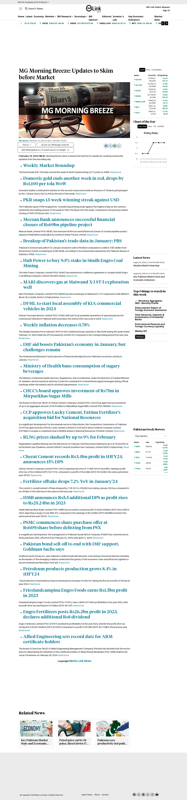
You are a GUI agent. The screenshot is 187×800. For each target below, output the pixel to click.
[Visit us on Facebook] (134, 794)
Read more (115, 172)
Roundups (80, 16)
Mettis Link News (80, 660)
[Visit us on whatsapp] (148, 794)
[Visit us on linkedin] (143, 794)
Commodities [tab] (157, 70)
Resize (26, 144)
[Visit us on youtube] (157, 794)
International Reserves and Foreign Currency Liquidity (150, 325)
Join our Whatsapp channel (56, 144)
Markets (49, 16)
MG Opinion (93, 18)
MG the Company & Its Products (32, 2)
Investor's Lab (118, 18)
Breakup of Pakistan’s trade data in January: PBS (72, 241)
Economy (39, 16)
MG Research (64, 16)
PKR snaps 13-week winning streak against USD (71, 200)
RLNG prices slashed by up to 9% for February (69, 437)
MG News (23, 140)
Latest (29, 16)
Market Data (158, 18)
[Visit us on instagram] (152, 794)
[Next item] (166, 23)
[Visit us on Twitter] (139, 794)
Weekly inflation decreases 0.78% (56, 325)
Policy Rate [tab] (142, 126)
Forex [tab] (148, 70)
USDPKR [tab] (160, 126)
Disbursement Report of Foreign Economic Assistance (151, 309)
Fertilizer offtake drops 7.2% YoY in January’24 (70, 481)
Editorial (106, 16)
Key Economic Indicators (135, 18)
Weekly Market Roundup (49, 165)
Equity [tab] (142, 70)
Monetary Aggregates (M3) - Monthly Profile (148, 302)
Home (21, 16)
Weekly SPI (141, 331)
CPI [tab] (154, 126)
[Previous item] (163, 23)
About (97, 794)
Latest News (86, 794)
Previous (140, 336)
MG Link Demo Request (158, 7)
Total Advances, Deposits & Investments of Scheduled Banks (149, 317)
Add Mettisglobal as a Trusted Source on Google (43, 150)
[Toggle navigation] (20, 9)
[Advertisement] (93, 45)
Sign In (166, 10)
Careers (105, 794)
